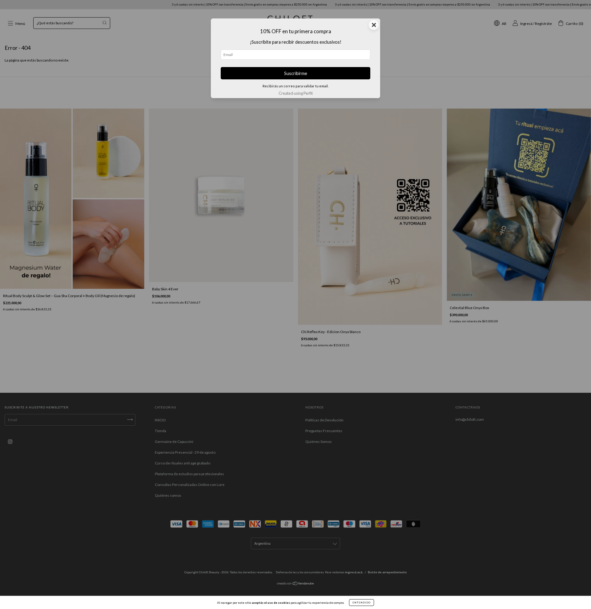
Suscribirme (295, 73)
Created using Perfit (296, 93)
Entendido (361, 602)
